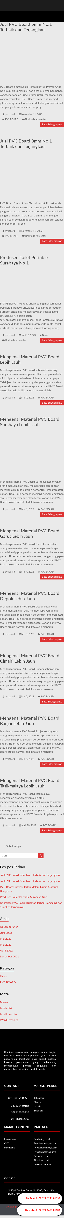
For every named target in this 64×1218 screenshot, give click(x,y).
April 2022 (6, 950)
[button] (58, 15)
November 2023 (9, 927)
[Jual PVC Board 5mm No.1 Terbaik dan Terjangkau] (32, 37)
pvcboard (10, 114)
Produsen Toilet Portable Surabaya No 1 (24, 897)
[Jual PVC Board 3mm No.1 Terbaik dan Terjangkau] (32, 154)
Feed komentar (9, 1014)
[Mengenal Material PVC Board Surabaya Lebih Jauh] (32, 432)
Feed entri (6, 1008)
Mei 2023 (5, 938)
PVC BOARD (11, 119)
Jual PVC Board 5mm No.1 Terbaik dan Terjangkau (30, 875)
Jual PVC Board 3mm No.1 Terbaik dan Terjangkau (30, 881)
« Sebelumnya (12, 846)
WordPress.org (9, 1020)
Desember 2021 (9, 956)
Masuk (4, 1002)
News (45, 335)
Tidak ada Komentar (35, 119)
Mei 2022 (5, 944)
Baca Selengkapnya (52, 124)
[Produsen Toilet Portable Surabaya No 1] (32, 270)
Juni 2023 (6, 932)
